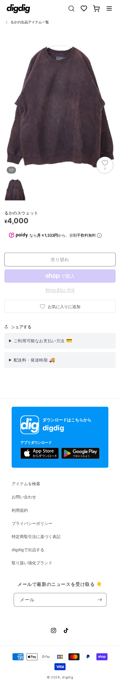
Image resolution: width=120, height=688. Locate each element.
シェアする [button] (21, 326)
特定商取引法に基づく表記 (36, 536)
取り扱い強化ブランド (32, 562)
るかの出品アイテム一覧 (29, 22)
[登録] (99, 600)
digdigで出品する (28, 549)
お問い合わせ (24, 496)
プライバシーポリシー (32, 523)
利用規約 (20, 510)
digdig (67, 677)
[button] (109, 8)
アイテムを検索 (26, 483)
